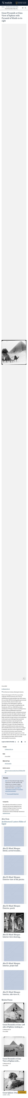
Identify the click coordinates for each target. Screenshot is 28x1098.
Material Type (6, 761)
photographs (8, 763)
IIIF (6, 780)
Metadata (5, 778)
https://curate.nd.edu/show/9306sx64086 (15, 771)
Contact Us (5, 801)
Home (3, 7)
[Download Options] (25, 742)
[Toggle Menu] (23, 8)
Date (4, 754)
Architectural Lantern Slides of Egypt (14, 823)
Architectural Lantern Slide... (12, 7)
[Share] (18, 742)
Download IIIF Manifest (13, 794)
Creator (5, 746)
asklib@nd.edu (6, 813)
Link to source (6, 768)
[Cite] (21, 742)
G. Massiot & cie (9, 749)
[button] (14, 352)
